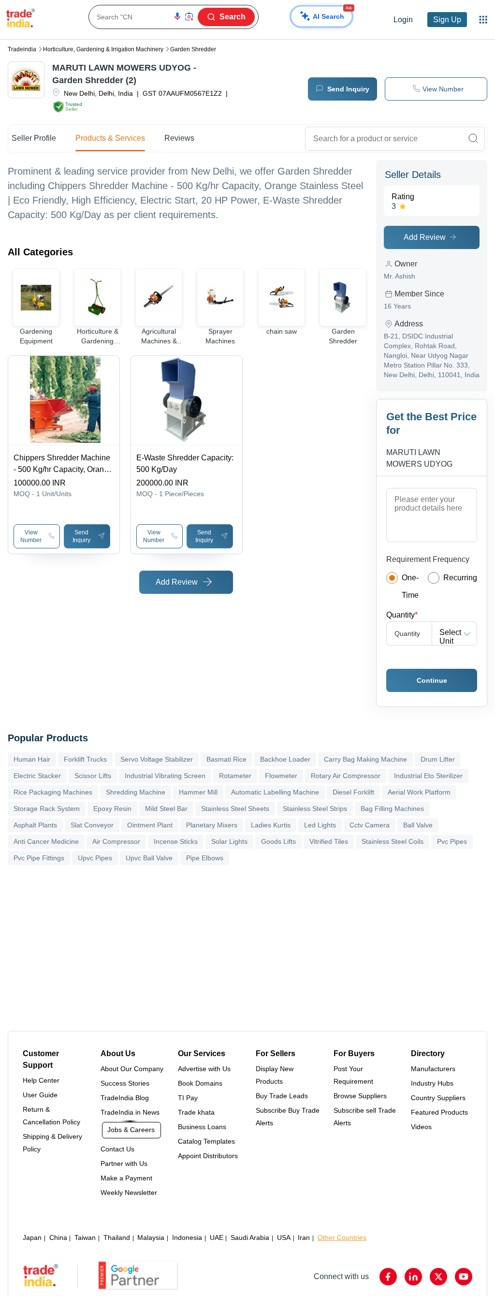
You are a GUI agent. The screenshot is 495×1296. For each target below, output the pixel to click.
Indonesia (187, 1237)
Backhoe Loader (285, 759)
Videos (421, 1127)
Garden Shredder (193, 49)
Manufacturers (433, 1069)
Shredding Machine (135, 792)
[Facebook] (388, 1276)
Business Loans (202, 1127)
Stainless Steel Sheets (235, 808)
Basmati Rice (226, 759)
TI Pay (188, 1098)
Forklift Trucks (85, 759)
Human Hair (32, 759)
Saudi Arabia (250, 1237)
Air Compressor (116, 841)
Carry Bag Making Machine (365, 759)
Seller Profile (34, 138)
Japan (32, 1237)
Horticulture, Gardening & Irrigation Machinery (103, 49)
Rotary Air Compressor (345, 776)
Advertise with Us (204, 1069)
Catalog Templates (206, 1141)
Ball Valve (418, 825)
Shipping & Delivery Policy (52, 1143)
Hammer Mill (198, 792)
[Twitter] (438, 1276)
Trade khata (196, 1112)
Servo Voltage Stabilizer (156, 759)
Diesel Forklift (353, 792)
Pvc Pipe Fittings (39, 858)
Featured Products (439, 1112)
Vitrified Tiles (328, 841)
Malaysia (150, 1237)
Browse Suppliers (360, 1096)
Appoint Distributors (208, 1156)
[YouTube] (463, 1276)
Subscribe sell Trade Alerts (365, 1116)
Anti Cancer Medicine (46, 841)
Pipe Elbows (204, 858)
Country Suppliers (438, 1098)
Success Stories (125, 1083)
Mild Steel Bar (166, 808)
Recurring (460, 578)
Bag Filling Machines (392, 808)
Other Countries (342, 1237)
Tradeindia (22, 49)
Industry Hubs (432, 1083)
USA (284, 1237)
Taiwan (85, 1237)
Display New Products (274, 1075)
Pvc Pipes (452, 841)
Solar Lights (229, 841)
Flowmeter (281, 776)
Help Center (41, 1080)
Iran (304, 1237)
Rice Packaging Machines (53, 792)
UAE (216, 1237)
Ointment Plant (150, 825)
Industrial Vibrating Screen (165, 776)
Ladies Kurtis (271, 825)
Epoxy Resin (112, 808)
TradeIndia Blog (125, 1098)
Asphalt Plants (35, 825)
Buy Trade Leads (282, 1096)
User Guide (40, 1095)
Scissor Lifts (92, 776)
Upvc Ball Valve (149, 858)
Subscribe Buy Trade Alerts (288, 1116)
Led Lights (320, 825)
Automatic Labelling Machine (275, 792)
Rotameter (235, 776)
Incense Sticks (176, 841)
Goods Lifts (278, 841)
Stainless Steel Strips (315, 808)
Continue (432, 680)
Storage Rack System (47, 808)
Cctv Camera (369, 825)
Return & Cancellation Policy (51, 1115)
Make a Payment (126, 1178)
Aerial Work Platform (419, 792)
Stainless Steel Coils (392, 841)
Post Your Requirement (353, 1075)
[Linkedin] (413, 1276)
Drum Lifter (438, 759)
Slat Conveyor (92, 825)
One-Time (410, 586)
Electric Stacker (37, 776)
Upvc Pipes (95, 858)
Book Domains (200, 1083)
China (58, 1237)
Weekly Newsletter (129, 1192)
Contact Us (117, 1149)
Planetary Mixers (211, 825)
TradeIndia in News (130, 1112)
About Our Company (132, 1069)
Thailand (116, 1237)
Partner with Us (124, 1163)
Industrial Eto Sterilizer (428, 776)
